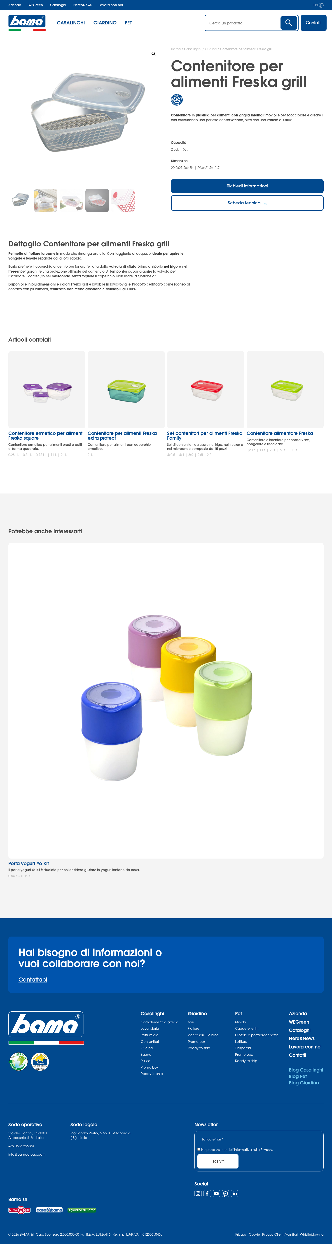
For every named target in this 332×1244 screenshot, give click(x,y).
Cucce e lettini (247, 1028)
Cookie (254, 1234)
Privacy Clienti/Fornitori (280, 1234)
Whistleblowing (312, 1234)
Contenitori (150, 1041)
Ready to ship (152, 1074)
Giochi (240, 1022)
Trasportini (243, 1048)
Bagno (146, 1054)
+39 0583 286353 (21, 1146)
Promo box (149, 1067)
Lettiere (241, 1041)
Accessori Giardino (203, 1035)
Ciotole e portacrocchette (257, 1035)
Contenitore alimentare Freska (280, 433)
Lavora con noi (111, 5)
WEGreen (35, 5)
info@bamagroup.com (27, 1154)
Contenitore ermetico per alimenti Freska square (46, 435)
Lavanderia (150, 1028)
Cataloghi (58, 5)
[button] (154, 54)
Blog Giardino (304, 1083)
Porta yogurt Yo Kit (28, 863)
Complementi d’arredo (159, 1022)
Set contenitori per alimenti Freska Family (204, 435)
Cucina (211, 49)
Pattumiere (150, 1035)
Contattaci (33, 979)
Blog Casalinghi (306, 1070)
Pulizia (145, 1061)
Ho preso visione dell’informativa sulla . (237, 1150)
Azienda (14, 5)
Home (176, 49)
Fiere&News (82, 5)
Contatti (297, 1055)
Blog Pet (298, 1076)
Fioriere (193, 1028)
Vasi (191, 1022)
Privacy (266, 1150)
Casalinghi (192, 49)
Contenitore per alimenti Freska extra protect (122, 435)
